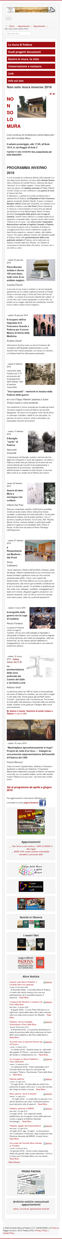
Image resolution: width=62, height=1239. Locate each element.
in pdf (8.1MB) (30, 712)
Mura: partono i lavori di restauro (23, 1093)
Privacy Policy (41, 1230)
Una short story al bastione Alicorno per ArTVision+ (26, 1043)
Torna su (55, 1227)
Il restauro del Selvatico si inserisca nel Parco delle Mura (26, 1003)
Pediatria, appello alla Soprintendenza (25, 1125)
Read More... (24, 997)
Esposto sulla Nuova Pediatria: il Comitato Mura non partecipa (23, 983)
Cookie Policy (8, 1233)
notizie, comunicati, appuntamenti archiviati (31, 1209)
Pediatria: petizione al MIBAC (22, 1108)
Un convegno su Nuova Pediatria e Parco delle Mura (24, 1060)
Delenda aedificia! (17, 1079)
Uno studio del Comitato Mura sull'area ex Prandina (26, 1144)
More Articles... (15, 1162)
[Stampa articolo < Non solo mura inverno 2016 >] (51, 94)
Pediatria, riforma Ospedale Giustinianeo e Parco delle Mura (23, 1023)
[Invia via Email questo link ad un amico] (54, 94)
